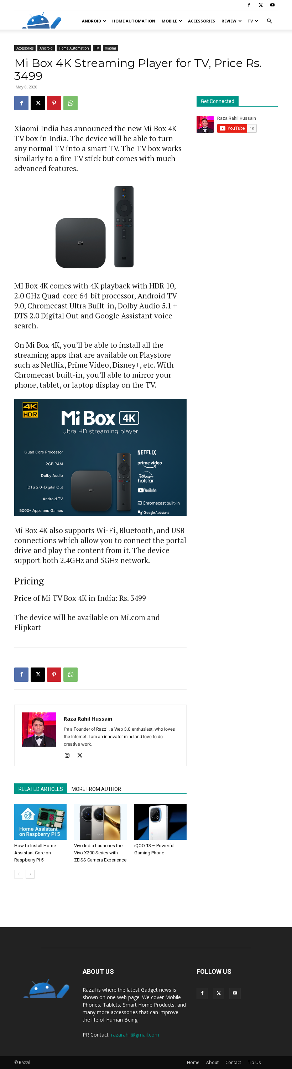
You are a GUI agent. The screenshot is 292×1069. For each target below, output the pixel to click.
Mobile (169, 21)
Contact (233, 1062)
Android (91, 21)
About (212, 1062)
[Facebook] (249, 5)
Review (228, 21)
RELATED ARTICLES (41, 789)
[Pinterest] (54, 103)
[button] (269, 21)
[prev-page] (18, 874)
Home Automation (133, 21)
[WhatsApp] (70, 103)
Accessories (201, 21)
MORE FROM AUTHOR (96, 789)
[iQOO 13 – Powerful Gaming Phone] (160, 822)
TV (250, 21)
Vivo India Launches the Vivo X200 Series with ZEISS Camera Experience (100, 853)
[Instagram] (69, 756)
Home (193, 1062)
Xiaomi (110, 48)
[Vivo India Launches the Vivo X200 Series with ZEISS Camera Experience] (100, 822)
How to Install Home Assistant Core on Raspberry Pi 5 (35, 853)
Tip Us (254, 1062)
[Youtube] (272, 5)
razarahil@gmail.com (135, 1034)
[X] (260, 5)
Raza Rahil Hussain (88, 718)
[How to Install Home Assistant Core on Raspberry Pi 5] (40, 822)
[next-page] (30, 874)
